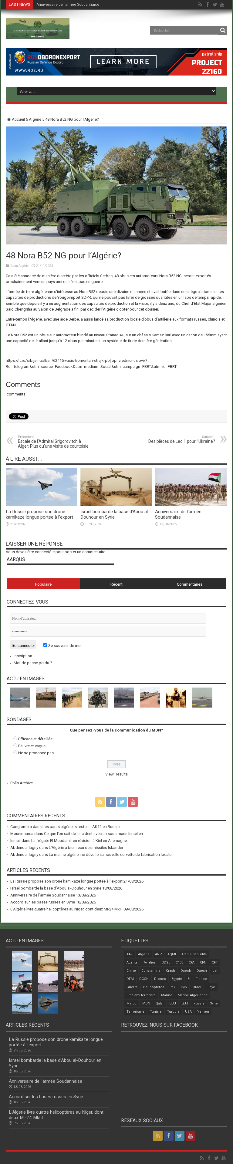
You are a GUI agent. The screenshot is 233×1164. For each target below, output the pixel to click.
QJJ (184, 1003)
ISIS (184, 987)
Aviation (150, 962)
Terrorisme (135, 1012)
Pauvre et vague (32, 746)
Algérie (35, 119)
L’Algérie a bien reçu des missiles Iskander (86, 847)
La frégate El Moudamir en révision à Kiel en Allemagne (79, 840)
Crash (170, 971)
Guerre (132, 987)
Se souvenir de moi (64, 645)
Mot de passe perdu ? (33, 663)
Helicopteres (153, 987)
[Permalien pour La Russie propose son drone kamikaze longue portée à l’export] (41, 504)
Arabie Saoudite (194, 954)
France (201, 979)
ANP (158, 954)
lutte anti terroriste (141, 995)
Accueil (18, 119)
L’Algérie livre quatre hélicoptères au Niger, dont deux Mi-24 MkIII (66, 909)
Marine (166, 995)
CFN (203, 962)
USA (188, 1012)
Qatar (160, 1003)
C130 (179, 962)
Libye (211, 987)
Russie (199, 1003)
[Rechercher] (222, 30)
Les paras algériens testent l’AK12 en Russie (81, 826)
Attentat (132, 962)
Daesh (202, 971)
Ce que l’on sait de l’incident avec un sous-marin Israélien (93, 833)
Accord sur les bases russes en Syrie (67, 4)
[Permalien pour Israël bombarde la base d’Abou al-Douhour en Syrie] (116, 504)
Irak (172, 987)
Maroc (132, 1003)
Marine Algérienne (193, 995)
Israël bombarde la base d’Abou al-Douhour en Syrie (55, 888)
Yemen (203, 1012)
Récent (116, 584)
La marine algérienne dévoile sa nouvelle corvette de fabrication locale (110, 854)
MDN (146, 1003)
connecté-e (45, 552)
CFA (191, 962)
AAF (130, 954)
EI (188, 979)
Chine (131, 971)
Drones (160, 979)
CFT (215, 962)
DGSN (144, 979)
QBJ (172, 1003)
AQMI (171, 954)
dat (214, 971)
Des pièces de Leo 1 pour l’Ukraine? (181, 439)
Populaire (43, 584)
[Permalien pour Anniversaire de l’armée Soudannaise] (191, 504)
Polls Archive (21, 783)
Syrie (214, 1003)
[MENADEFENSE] (37, 34)
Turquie (173, 1012)
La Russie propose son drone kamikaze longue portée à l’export (39, 514)
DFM (130, 979)
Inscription (23, 656)
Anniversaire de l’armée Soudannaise (178, 514)
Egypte (176, 979)
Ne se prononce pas (36, 753)
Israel (196, 987)
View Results (116, 774)
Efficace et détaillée (35, 739)
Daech (186, 971)
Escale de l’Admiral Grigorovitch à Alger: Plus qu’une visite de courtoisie (53, 442)
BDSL (166, 962)
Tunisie (156, 1012)
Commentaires (189, 584)
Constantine (150, 971)
